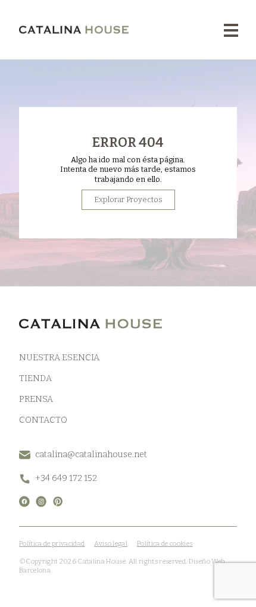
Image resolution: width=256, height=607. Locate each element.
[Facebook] (24, 501)
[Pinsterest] (57, 501)
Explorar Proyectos (128, 199)
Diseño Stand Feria (80, 570)
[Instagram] (41, 501)
